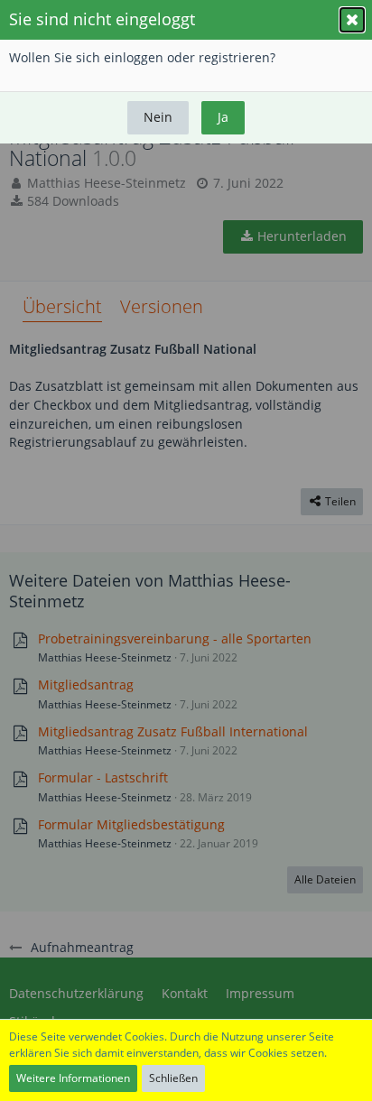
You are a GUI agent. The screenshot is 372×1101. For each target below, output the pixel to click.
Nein (158, 116)
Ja (223, 116)
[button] (352, 20)
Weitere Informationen (73, 1078)
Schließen (173, 1078)
